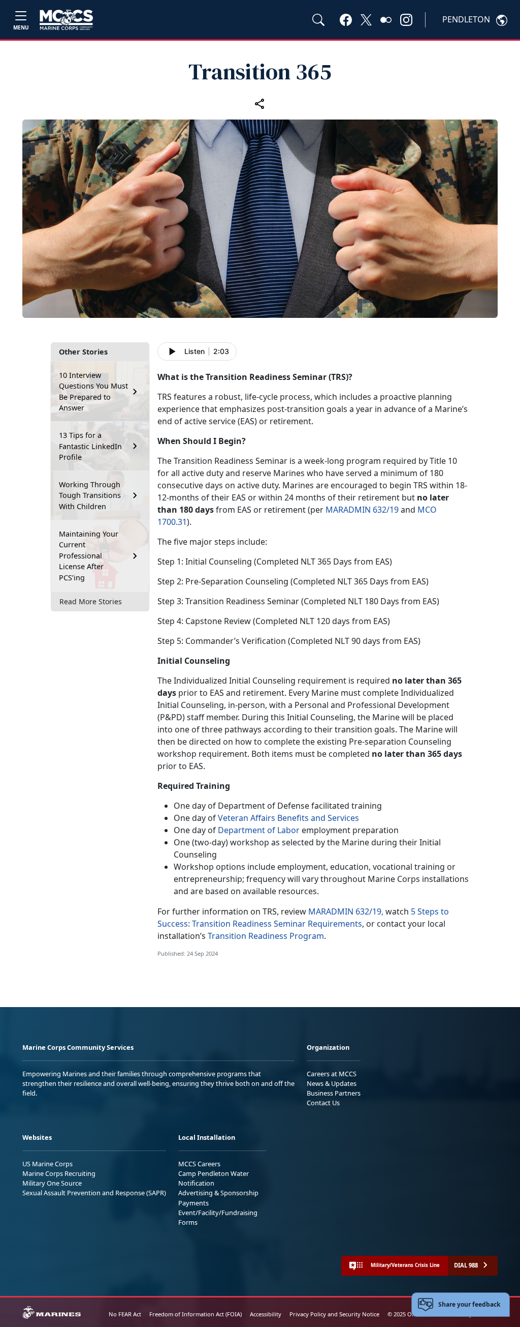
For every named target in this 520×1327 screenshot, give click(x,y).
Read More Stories (90, 601)
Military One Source (52, 1183)
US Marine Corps (47, 1163)
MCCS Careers (199, 1163)
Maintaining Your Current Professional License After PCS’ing (88, 555)
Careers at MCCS (331, 1073)
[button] (346, 19)
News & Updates (331, 1083)
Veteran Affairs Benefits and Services (288, 817)
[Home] (66, 20)
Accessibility (265, 1314)
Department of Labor (259, 830)
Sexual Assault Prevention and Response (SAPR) (94, 1192)
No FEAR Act (125, 1314)
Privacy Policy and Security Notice (334, 1314)
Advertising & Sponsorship (218, 1192)
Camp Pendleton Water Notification (213, 1178)
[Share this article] (260, 103)
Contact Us (323, 1102)
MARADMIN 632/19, (345, 911)
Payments (193, 1202)
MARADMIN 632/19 (362, 509)
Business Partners (334, 1093)
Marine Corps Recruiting (58, 1173)
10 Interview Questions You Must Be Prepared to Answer (93, 391)
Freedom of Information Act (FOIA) (195, 1314)
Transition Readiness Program (266, 935)
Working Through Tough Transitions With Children (90, 495)
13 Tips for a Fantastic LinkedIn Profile (90, 446)
